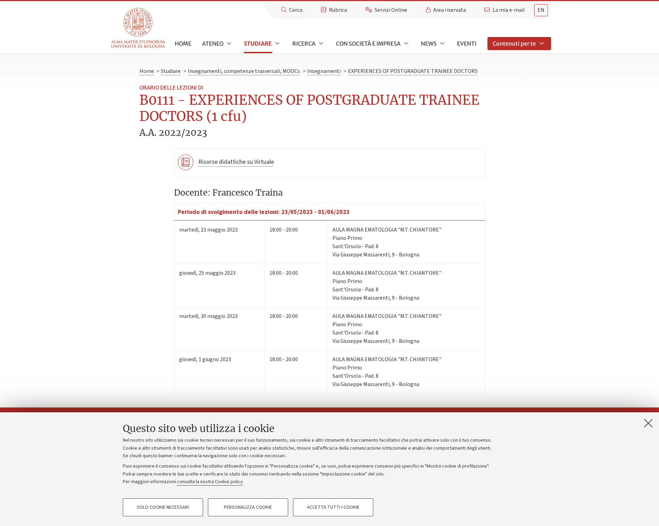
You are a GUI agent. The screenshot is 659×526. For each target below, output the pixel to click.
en (541, 10)
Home (183, 43)
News (429, 43)
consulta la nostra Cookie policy (210, 481)
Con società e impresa (368, 43)
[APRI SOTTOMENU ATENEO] (228, 43)
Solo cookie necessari (163, 507)
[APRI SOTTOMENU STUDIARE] (277, 43)
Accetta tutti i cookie (333, 507)
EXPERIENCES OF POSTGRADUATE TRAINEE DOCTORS (413, 71)
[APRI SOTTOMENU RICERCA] (320, 43)
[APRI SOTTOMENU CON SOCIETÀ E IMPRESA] (405, 43)
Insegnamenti (324, 71)
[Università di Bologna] (138, 28)
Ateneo (212, 43)
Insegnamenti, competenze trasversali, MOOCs (244, 71)
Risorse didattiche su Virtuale (236, 162)
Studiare (258, 43)
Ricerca (303, 43)
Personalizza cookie (248, 507)
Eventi (466, 43)
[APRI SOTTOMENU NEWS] (441, 43)
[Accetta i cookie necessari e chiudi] (648, 423)
